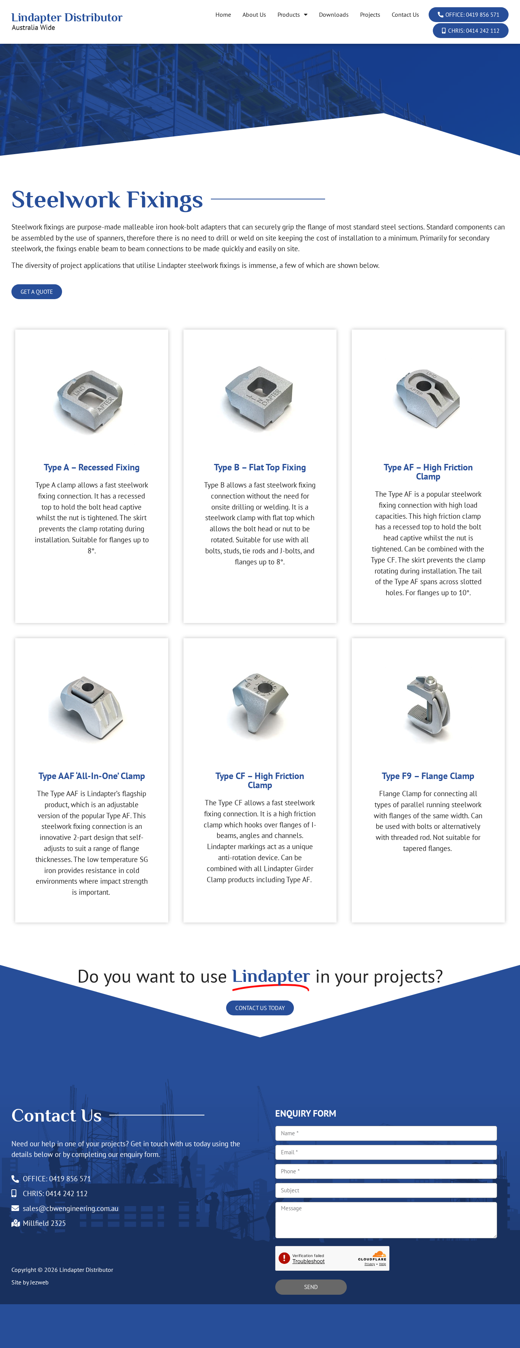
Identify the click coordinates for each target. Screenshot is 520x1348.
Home (223, 14)
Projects (370, 14)
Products (289, 14)
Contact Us (405, 14)
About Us (254, 14)
